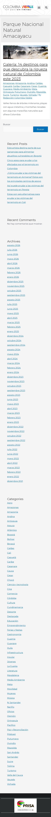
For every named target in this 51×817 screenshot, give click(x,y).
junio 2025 (12, 309)
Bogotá (11, 534)
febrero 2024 (14, 368)
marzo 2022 (13, 467)
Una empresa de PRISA (25, 803)
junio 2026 (12, 254)
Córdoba (11, 598)
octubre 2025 (14, 290)
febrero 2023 (14, 417)
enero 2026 (13, 277)
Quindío (31, 92)
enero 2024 (13, 372)
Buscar (6, 124)
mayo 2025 (13, 313)
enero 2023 (13, 422)
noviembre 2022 (15, 431)
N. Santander (14, 702)
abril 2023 (12, 408)
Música (11, 698)
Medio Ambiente (22, 89)
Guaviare (7, 89)
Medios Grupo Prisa (25, 809)
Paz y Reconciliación (17, 729)
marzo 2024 (13, 363)
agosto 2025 (13, 300)
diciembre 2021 (15, 481)
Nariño (10, 707)
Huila (10, 648)
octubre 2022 (14, 436)
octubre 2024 (14, 340)
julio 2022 (12, 449)
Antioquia (12, 521)
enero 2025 (13, 331)
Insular (11, 657)
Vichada (32, 95)
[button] (39, 8)
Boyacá (11, 544)
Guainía (42, 86)
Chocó (10, 580)
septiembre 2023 (16, 390)
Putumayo (20, 92)
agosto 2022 (13, 445)
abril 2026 (12, 263)
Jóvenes (11, 661)
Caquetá (7, 86)
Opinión (11, 716)
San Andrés (13, 752)
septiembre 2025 (16, 295)
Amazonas (8, 83)
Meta (34, 89)
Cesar (34, 86)
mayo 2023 (13, 404)
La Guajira (12, 666)
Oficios (10, 711)
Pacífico (11, 725)
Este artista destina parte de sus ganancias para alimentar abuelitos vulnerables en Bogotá (24, 152)
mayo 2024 (13, 354)
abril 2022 (12, 463)
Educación (12, 621)
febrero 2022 (14, 472)
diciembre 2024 (15, 336)
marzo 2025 (13, 322)
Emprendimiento (16, 625)
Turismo (14, 95)
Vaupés (24, 95)
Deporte (11, 612)
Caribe (16, 86)
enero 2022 (13, 476)
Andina (31, 83)
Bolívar (10, 539)
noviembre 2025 (15, 286)
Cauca (10, 571)
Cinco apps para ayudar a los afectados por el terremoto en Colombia (23, 164)
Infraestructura (15, 652)
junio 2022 (12, 454)
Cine (9, 589)
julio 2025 (12, 304)
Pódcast (11, 734)
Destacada (12, 616)
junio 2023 (12, 399)
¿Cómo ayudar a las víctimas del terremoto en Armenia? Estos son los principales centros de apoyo (25, 177)
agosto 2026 (13, 245)
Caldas (39, 83)
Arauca (10, 525)
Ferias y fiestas (14, 630)
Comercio (12, 593)
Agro (9, 503)
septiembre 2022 (16, 440)
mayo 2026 (13, 259)
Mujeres (11, 693)
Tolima (10, 766)
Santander (12, 757)
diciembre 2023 (15, 377)
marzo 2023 (13, 413)
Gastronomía (14, 634)
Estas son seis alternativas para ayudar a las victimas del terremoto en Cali (23, 198)
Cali (9, 553)
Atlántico (12, 530)
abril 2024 (12, 358)
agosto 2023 (13, 395)
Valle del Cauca (15, 775)
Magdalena (13, 675)
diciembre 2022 (15, 427)
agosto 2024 (13, 349)
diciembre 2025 (15, 281)
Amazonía (20, 83)
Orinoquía (8, 92)
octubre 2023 (14, 386)
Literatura (12, 671)
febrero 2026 (14, 272)
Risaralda (41, 92)
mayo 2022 (13, 458)
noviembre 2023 (15, 381)
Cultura (11, 602)
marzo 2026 (13, 268)
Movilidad (12, 689)
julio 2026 (12, 250)
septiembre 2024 (16, 345)
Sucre (6, 95)
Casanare (25, 86)
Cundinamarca (15, 607)
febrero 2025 (14, 327)
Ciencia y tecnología (17, 584)
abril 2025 (12, 318)
